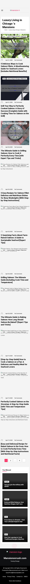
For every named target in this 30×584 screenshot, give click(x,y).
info (4, 36)
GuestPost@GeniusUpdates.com (15, 572)
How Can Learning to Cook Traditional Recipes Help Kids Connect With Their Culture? (14, 539)
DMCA (25, 576)
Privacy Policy (11, 576)
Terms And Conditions (15, 581)
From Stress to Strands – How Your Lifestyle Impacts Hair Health (14, 521)
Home (4, 576)
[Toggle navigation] (2, 10)
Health (6, 481)
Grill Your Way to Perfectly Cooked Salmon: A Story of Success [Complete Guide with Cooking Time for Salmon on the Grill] (15, 111)
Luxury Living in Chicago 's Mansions (16, 36)
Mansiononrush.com (15, 558)
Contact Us (19, 576)
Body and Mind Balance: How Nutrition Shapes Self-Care (14, 503)
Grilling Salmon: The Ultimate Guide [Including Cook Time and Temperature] (14, 280)
